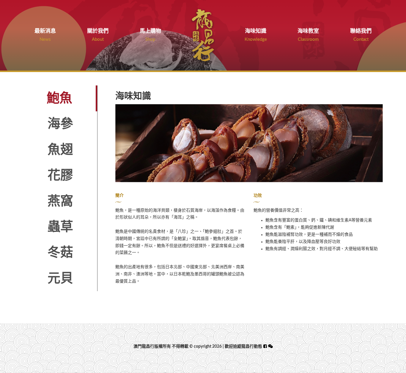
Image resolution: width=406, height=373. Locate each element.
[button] (270, 346)
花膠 (60, 175)
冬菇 (60, 252)
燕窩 (60, 201)
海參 (60, 124)
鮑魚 (59, 98)
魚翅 (60, 149)
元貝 (60, 278)
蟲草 (60, 227)
